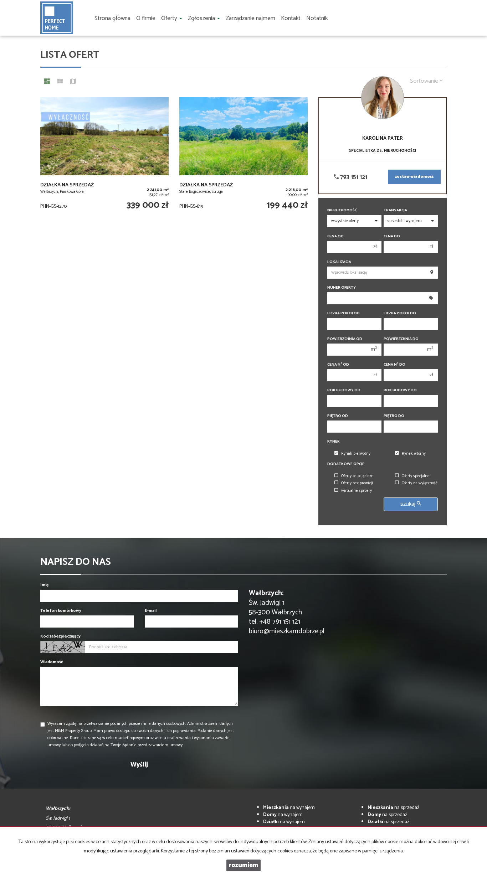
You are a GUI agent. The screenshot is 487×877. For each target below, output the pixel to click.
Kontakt (291, 18)
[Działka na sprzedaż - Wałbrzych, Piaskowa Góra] (104, 157)
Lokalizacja (339, 262)
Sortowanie (425, 81)
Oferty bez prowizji (357, 483)
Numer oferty (341, 287)
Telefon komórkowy (60, 611)
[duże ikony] (47, 82)
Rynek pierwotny (355, 453)
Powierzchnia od (344, 339)
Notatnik (317, 18)
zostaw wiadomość (414, 177)
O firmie (145, 18)
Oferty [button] (170, 18)
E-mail (151, 611)
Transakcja (395, 210)
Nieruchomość (342, 210)
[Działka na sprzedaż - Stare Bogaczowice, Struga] (243, 157)
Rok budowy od (343, 390)
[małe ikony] (60, 82)
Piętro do (394, 416)
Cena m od (338, 364)
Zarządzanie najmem (250, 18)
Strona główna (112, 18)
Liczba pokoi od (343, 313)
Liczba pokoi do (400, 313)
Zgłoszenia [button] (202, 18)
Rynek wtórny (414, 453)
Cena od (335, 236)
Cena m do (394, 364)
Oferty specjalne (416, 476)
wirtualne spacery (356, 490)
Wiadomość (51, 662)
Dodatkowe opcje (345, 464)
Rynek (333, 441)
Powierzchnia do (401, 339)
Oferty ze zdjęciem (357, 476)
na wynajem (289, 808)
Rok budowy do (400, 390)
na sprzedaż (393, 808)
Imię (44, 585)
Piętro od (337, 416)
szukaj (408, 504)
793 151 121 (353, 177)
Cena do (392, 236)
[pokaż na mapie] (73, 82)
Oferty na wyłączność (419, 483)
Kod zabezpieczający (60, 636)
